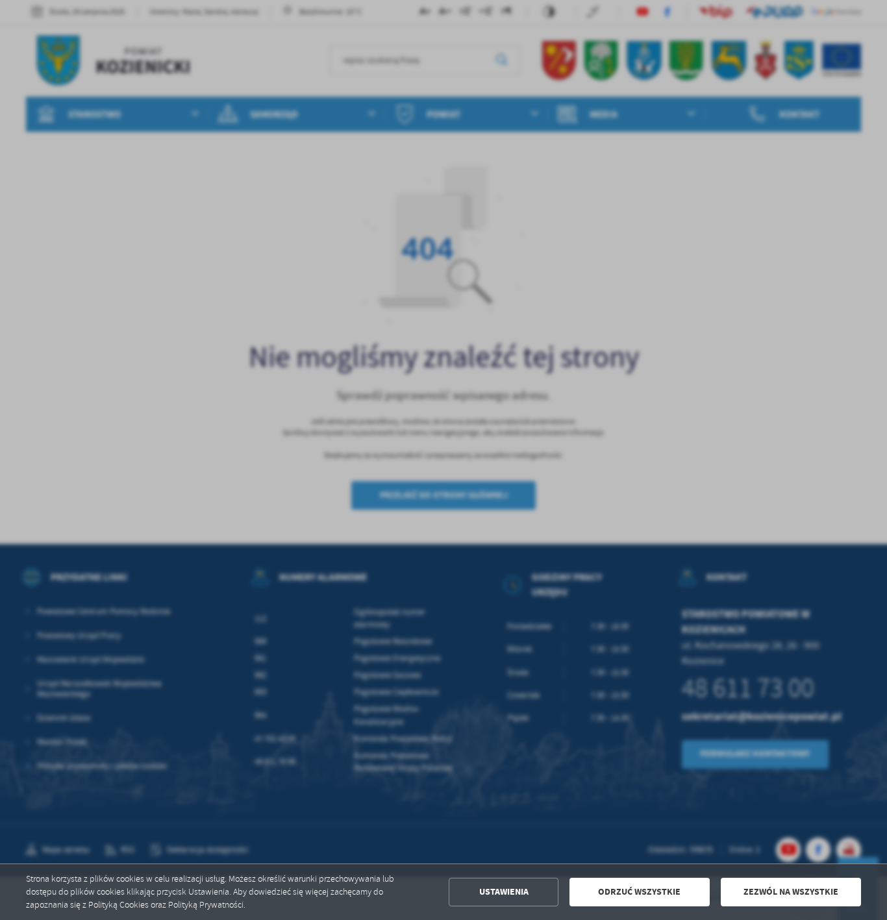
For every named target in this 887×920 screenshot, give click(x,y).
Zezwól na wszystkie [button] (790, 892)
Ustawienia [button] (504, 892)
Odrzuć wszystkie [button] (639, 892)
